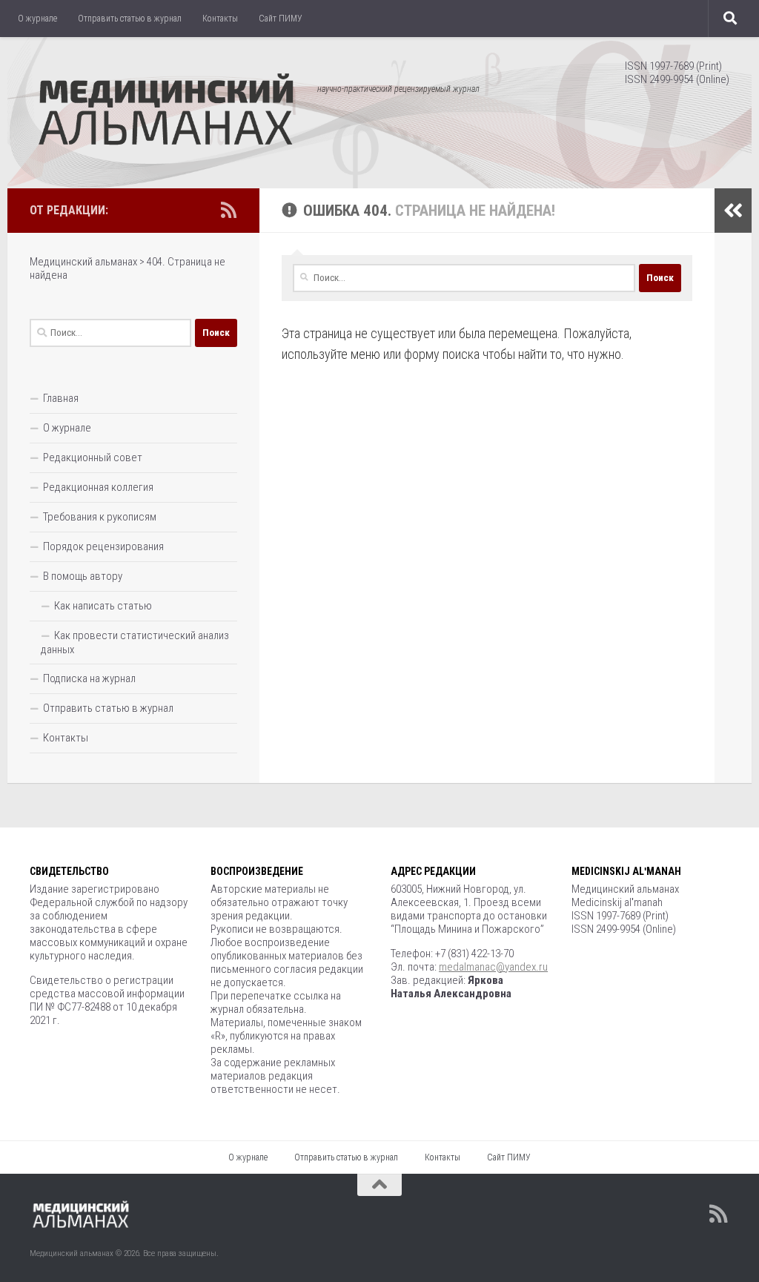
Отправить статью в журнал (130, 18)
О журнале (37, 18)
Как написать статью (103, 605)
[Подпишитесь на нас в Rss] (228, 210)
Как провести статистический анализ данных (135, 642)
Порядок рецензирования (103, 546)
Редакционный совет (92, 457)
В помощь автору (82, 576)
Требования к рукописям (99, 516)
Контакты (220, 18)
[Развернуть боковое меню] (733, 210)
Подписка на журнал (89, 678)
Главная (61, 398)
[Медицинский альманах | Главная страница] (166, 111)
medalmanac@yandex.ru (493, 967)
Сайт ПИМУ (280, 18)
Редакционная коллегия (98, 487)
